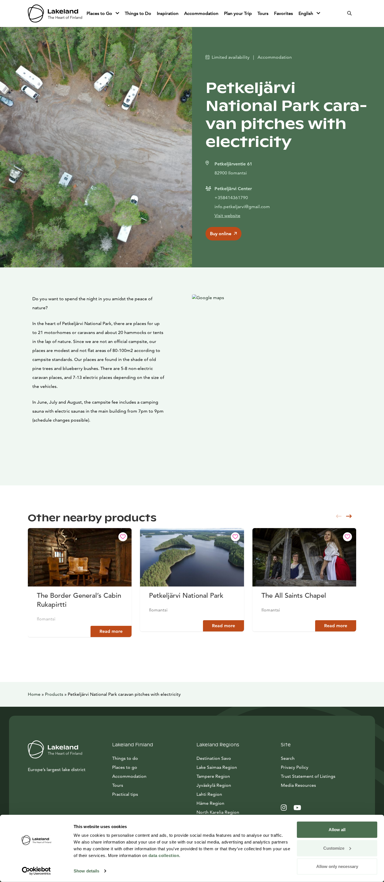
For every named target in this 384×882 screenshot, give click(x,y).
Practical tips (125, 794)
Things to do (125, 758)
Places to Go (100, 13)
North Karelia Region (217, 812)
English (306, 13)
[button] (349, 516)
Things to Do (138, 13)
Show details (86, 871)
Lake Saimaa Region (216, 767)
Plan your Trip (238, 13)
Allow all (337, 829)
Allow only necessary (337, 866)
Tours (262, 13)
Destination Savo (213, 758)
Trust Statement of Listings (308, 776)
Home (34, 694)
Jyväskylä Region (213, 785)
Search (288, 758)
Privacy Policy (294, 767)
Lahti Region (209, 794)
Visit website (227, 215)
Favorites (283, 13)
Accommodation (201, 13)
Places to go (124, 767)
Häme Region (210, 803)
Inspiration (168, 13)
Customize (333, 847)
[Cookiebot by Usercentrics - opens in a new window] (36, 871)
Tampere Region (213, 776)
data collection (163, 855)
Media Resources (318, 785)
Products (54, 694)
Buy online (220, 233)
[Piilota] (117, 13)
